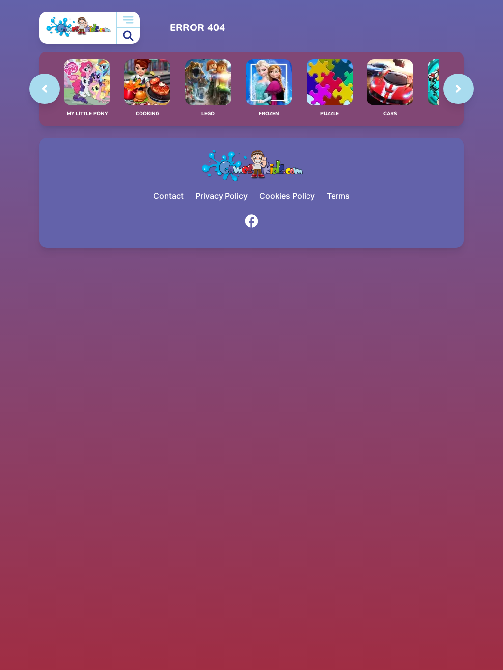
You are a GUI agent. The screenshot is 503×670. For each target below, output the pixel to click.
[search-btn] (128, 36)
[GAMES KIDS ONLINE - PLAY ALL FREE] (77, 28)
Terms (338, 196)
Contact (168, 196)
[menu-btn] (128, 20)
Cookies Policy (287, 196)
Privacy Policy (222, 196)
